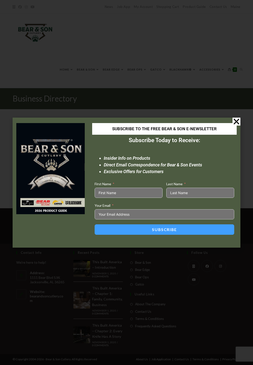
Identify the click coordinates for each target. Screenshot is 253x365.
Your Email (102, 205)
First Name (103, 184)
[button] (236, 122)
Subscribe (164, 229)
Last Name (174, 184)
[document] (126, 182)
